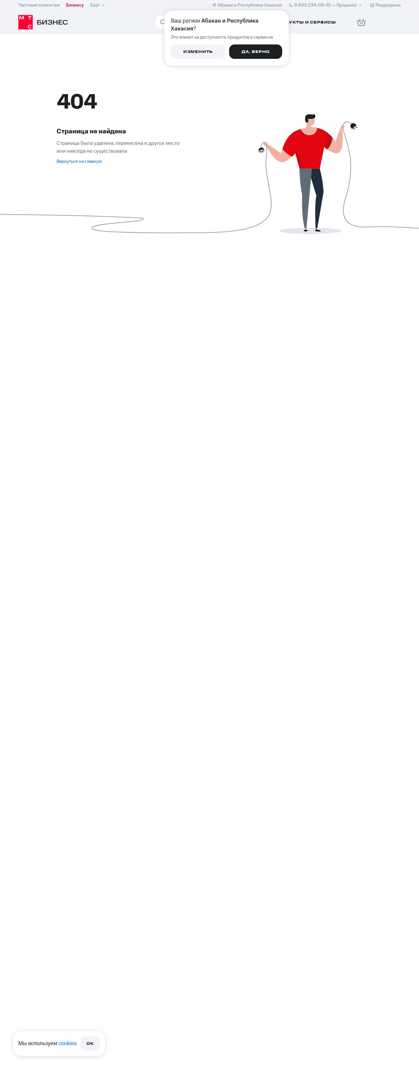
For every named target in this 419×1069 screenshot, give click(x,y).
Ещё (95, 5)
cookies (68, 1043)
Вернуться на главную (79, 161)
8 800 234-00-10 (325, 5)
